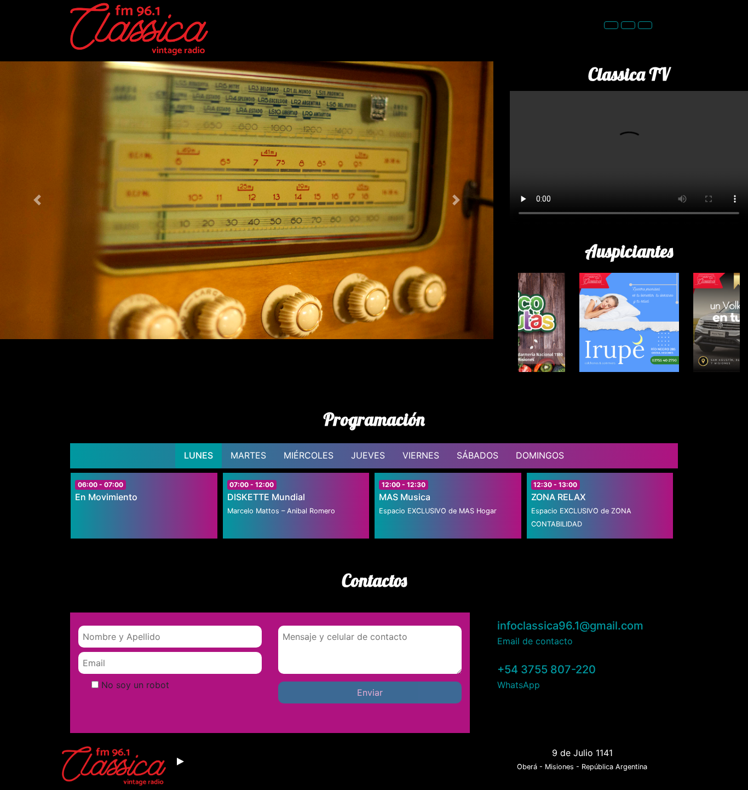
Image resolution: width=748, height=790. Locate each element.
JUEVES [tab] (368, 455)
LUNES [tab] (198, 455)
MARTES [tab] (248, 455)
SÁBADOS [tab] (477, 455)
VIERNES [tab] (420, 455)
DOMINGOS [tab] (540, 455)
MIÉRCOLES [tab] (308, 455)
